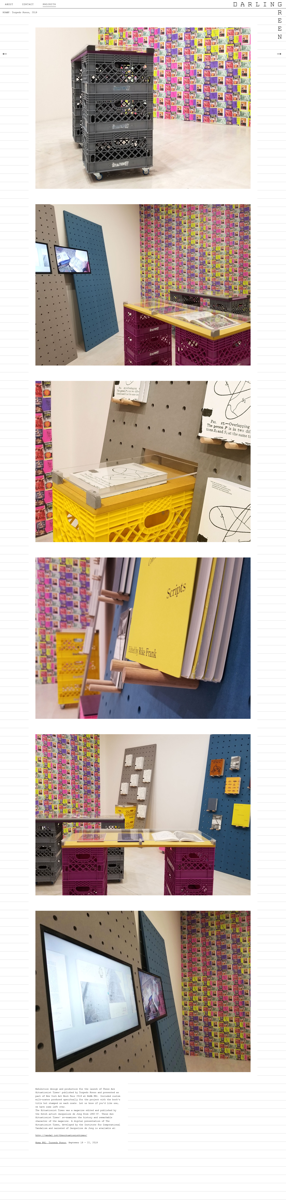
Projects (49, 4)
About (9, 4)
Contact (28, 4)
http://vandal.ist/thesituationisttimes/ (61, 1135)
